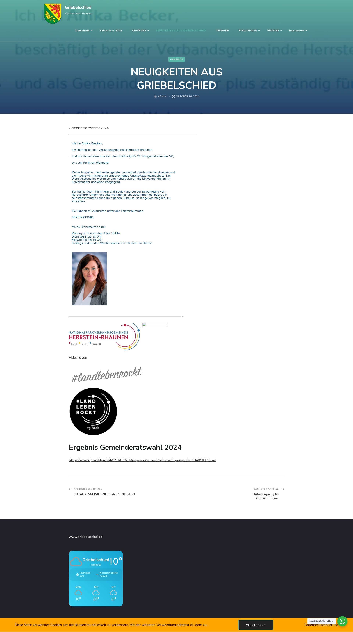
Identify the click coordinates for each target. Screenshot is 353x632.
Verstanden (255, 625)
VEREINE (273, 30)
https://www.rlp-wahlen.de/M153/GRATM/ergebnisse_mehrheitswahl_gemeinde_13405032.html (142, 460)
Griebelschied (78, 7)
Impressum (296, 30)
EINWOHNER (248, 30)
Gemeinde (82, 30)
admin (162, 96)
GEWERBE (139, 30)
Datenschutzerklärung (321, 625)
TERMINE (222, 30)
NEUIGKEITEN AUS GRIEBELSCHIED (181, 30)
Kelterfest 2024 (111, 30)
